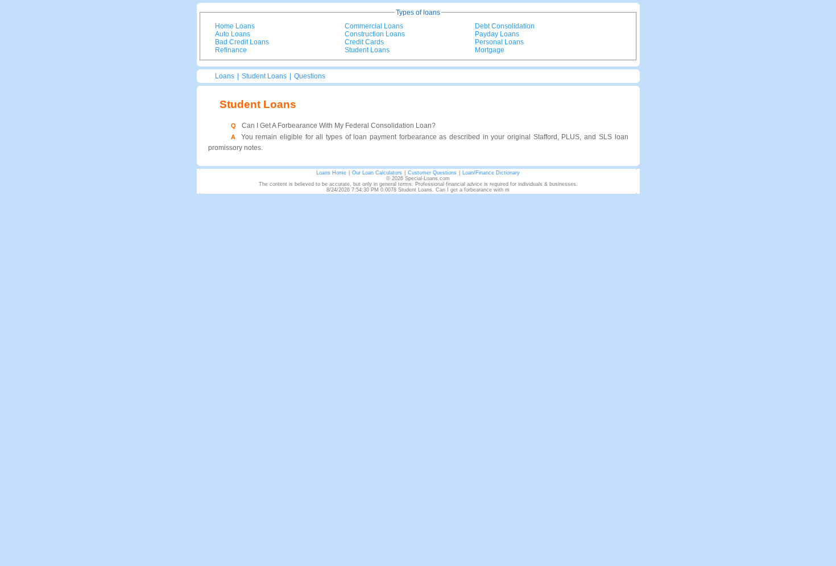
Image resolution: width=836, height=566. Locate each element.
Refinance (231, 50)
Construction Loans (375, 34)
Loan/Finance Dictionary (491, 173)
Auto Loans (232, 34)
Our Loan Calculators (377, 173)
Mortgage (489, 50)
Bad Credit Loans (242, 42)
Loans (224, 76)
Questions (309, 76)
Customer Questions (432, 173)
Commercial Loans (374, 26)
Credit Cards (364, 42)
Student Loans (367, 50)
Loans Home (331, 173)
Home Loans (235, 26)
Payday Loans (497, 34)
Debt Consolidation (505, 26)
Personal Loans (499, 42)
